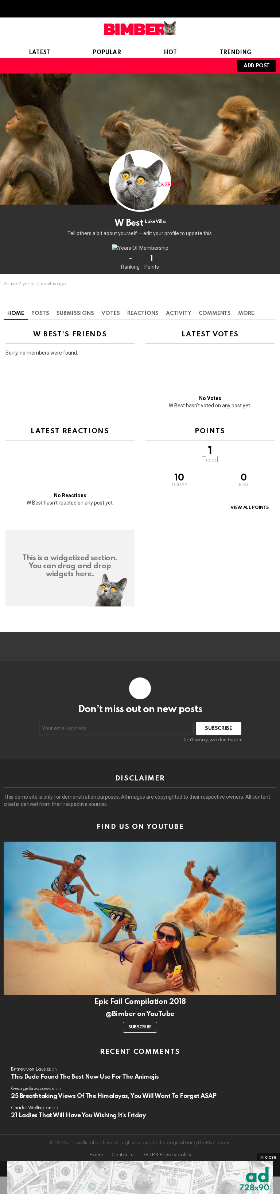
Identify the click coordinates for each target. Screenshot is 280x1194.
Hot (170, 53)
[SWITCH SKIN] (196, 66)
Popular (107, 53)
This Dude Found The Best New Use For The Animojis (85, 1077)
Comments (215, 313)
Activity (178, 313)
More (246, 313)
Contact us (124, 1155)
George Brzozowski (32, 1088)
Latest (39, 53)
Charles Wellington (31, 1108)
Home (15, 313)
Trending (235, 53)
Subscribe (140, 1027)
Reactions (143, 313)
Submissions (75, 313)
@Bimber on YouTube (140, 1014)
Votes (110, 313)
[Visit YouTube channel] (140, 918)
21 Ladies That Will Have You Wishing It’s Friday (78, 1115)
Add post (257, 65)
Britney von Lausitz (30, 1069)
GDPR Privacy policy (167, 1155)
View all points (249, 508)
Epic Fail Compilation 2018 (140, 1002)
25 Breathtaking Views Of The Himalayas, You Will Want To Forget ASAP (113, 1096)
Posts (40, 313)
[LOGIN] (221, 66)
